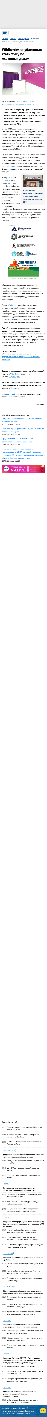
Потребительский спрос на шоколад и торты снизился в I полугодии (24, 1305)
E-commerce (9, 1150)
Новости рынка (23, 39)
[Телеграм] (11, 32)
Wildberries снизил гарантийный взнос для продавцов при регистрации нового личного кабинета (21, 357)
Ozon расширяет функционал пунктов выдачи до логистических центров (25, 1380)
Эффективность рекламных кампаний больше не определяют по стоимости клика (25, 1313)
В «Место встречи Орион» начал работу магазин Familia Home (23, 1136)
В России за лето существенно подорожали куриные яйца (24, 1279)
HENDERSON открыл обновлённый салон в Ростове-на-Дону (24, 1143)
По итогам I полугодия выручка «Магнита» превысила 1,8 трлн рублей (23, 1272)
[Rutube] (30, 32)
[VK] (14, 32)
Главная (5, 39)
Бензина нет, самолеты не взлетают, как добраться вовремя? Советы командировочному (19, 1394)
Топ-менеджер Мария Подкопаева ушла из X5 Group (25, 1265)
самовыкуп (30, 105)
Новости (13, 39)
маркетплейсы (20, 105)
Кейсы (7, 1184)
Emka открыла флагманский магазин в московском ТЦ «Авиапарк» (22, 1401)
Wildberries (10, 105)
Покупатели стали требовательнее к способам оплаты (25, 1346)
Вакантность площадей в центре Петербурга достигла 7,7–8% (24, 1128)
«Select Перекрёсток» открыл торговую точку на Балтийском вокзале (25, 1339)
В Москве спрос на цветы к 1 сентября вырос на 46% (25, 1176)
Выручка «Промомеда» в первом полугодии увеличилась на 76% (24, 1195)
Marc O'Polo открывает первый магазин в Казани (23, 1169)
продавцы (6, 180)
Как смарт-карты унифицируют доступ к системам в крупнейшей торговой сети (20, 1189)
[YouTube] (26, 32)
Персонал (8, 1253)
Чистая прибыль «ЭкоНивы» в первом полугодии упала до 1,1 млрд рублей (22, 1231)
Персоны (8, 1354)
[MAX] (18, 32)
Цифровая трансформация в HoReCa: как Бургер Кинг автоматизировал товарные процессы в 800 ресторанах (23, 1224)
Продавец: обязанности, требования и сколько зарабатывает (23, 1259)
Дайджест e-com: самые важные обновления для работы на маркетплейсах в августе (23, 1156)
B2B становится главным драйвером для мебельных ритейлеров (23, 1203)
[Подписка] (34, 32)
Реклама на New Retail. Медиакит (23, 279)
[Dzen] (22, 32)
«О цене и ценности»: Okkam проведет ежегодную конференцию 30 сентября (22, 1210)
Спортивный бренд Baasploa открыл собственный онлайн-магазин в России (22, 1238)
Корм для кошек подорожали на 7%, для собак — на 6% (25, 1162)
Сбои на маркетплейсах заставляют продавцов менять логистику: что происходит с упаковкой (23, 1292)
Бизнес (7, 1320)
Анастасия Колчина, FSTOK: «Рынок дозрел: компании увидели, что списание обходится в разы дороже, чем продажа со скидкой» (22, 1360)
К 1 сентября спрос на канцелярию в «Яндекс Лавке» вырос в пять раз (25, 1246)
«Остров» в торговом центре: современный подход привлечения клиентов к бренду (21, 1326)
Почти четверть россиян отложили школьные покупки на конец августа (25, 1332)
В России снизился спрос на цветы (20, 1366)
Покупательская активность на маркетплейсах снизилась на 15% (25, 1372)
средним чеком (8, 166)
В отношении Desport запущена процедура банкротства (23, 1298)
